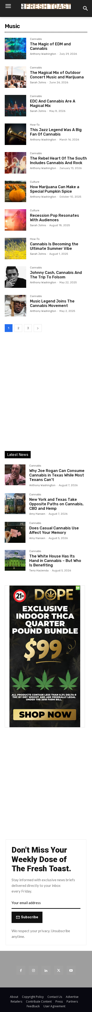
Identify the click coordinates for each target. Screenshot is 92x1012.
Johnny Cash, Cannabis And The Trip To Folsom (56, 274)
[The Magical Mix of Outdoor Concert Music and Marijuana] (15, 77)
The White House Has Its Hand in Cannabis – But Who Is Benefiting (55, 560)
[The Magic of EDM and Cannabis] (15, 48)
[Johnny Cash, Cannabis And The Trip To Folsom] (15, 277)
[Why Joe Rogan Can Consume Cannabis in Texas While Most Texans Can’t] (15, 474)
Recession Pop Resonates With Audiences (54, 217)
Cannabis (36, 39)
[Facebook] (20, 970)
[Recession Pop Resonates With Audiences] (15, 220)
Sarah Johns (38, 82)
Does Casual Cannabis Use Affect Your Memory (54, 530)
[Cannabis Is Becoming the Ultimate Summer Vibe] (15, 248)
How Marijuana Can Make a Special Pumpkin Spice (54, 189)
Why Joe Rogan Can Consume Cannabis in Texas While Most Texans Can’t (56, 475)
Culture (34, 182)
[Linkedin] (45, 970)
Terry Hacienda (39, 570)
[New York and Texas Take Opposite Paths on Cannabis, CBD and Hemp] (15, 503)
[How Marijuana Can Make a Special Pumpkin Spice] (15, 191)
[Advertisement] (46, 396)
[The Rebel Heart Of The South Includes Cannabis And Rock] (15, 163)
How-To (35, 124)
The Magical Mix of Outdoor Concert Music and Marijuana (57, 74)
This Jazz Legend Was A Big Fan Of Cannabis (56, 132)
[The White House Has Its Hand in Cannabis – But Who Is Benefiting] (15, 560)
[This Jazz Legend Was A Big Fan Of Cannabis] (15, 134)
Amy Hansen (37, 513)
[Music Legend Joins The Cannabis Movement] (15, 305)
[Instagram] (33, 970)
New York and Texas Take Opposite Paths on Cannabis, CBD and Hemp (56, 504)
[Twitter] (58, 970)
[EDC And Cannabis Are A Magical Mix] (15, 105)
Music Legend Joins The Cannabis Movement (52, 303)
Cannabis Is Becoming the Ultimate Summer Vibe (54, 246)
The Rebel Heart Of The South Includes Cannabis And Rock (58, 160)
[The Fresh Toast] (46, 6)
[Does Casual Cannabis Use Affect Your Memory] (15, 532)
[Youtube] (71, 970)
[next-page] (38, 328)
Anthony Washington (43, 53)
